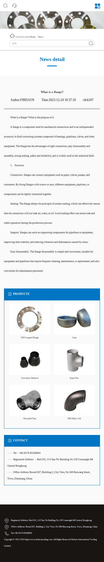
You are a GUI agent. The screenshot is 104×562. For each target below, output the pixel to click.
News (40, 37)
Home (32, 37)
